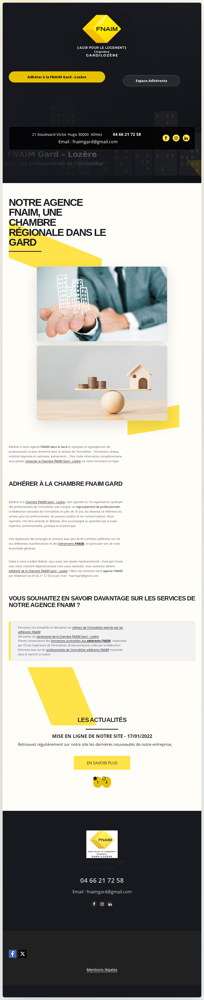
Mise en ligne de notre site (87, 736)
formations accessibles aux (81, 641)
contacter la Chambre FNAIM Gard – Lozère (53, 461)
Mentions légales (102, 969)
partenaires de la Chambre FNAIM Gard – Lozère (68, 636)
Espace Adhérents (151, 80)
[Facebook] (12, 954)
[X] (23, 954)
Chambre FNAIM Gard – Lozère (45, 502)
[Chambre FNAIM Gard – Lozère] (102, 35)
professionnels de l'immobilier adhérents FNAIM (77, 650)
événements (71, 544)
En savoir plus (102, 762)
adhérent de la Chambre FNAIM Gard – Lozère (38, 571)
